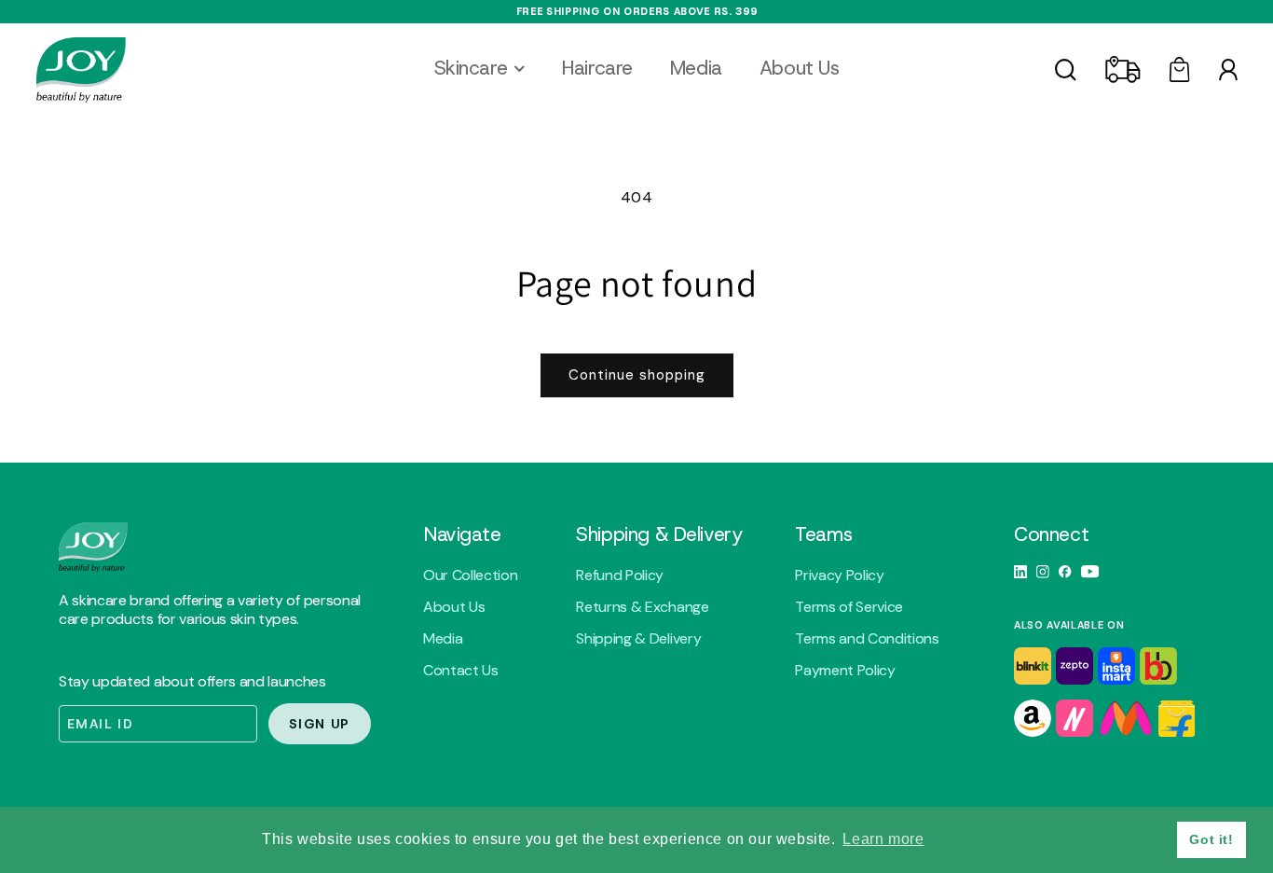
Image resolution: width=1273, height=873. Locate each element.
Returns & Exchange (642, 607)
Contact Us (461, 670)
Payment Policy (845, 670)
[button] (480, 68)
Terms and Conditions (867, 639)
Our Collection (470, 575)
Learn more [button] (883, 839)
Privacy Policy (839, 575)
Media (442, 639)
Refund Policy (620, 575)
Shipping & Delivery (638, 639)
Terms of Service (849, 607)
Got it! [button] (1211, 839)
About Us (454, 607)
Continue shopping (636, 375)
